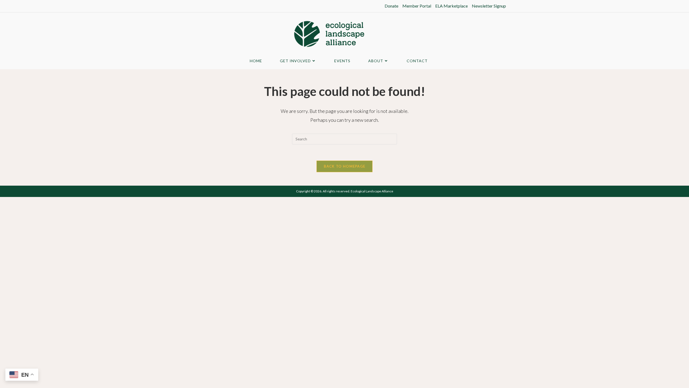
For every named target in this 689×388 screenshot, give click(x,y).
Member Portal (416, 5)
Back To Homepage (344, 166)
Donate (391, 5)
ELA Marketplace (451, 5)
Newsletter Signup (489, 5)
